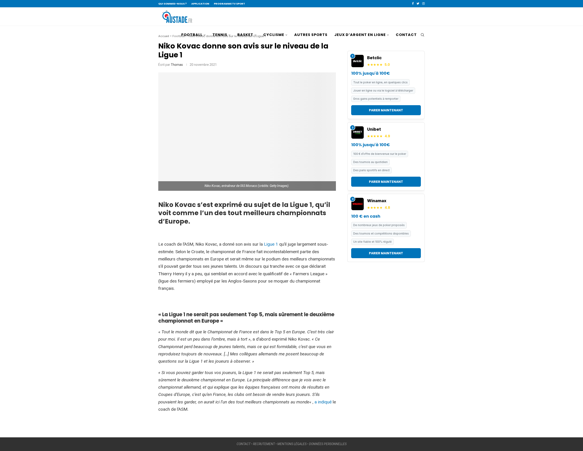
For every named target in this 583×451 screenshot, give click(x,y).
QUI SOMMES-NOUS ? (172, 3)
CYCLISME (273, 34)
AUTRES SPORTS (310, 34)
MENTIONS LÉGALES (292, 444)
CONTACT (406, 34)
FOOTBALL (191, 34)
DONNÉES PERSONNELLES (328, 444)
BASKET (245, 34)
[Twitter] (418, 3)
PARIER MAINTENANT (386, 110)
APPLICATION (200, 3)
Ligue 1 (271, 244)
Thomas (177, 64)
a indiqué (323, 402)
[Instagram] (423, 3)
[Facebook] (413, 3)
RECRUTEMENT (264, 444)
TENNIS (219, 34)
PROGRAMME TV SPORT (229, 3)
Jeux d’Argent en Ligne (360, 34)
